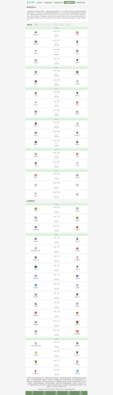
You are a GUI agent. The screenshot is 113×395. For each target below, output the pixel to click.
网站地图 (68, 389)
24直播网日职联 (80, 2)
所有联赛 (39, 2)
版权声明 (72, 389)
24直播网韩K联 (69, 2)
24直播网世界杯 (58, 2)
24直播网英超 (48, 2)
